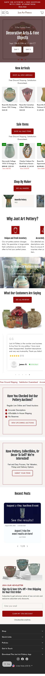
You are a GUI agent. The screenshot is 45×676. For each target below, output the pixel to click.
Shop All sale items (22, 131)
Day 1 (16, 49)
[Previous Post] (18, 546)
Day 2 (28, 49)
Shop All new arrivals (22, 75)
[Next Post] (27, 546)
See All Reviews (22, 299)
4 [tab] (26, 374)
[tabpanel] (22, 39)
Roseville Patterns (22, 273)
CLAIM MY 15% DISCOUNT (22, 613)
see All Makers (22, 188)
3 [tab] (25, 59)
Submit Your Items (22, 472)
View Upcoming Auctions (22, 422)
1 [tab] (18, 59)
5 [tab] (29, 374)
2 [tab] (21, 59)
